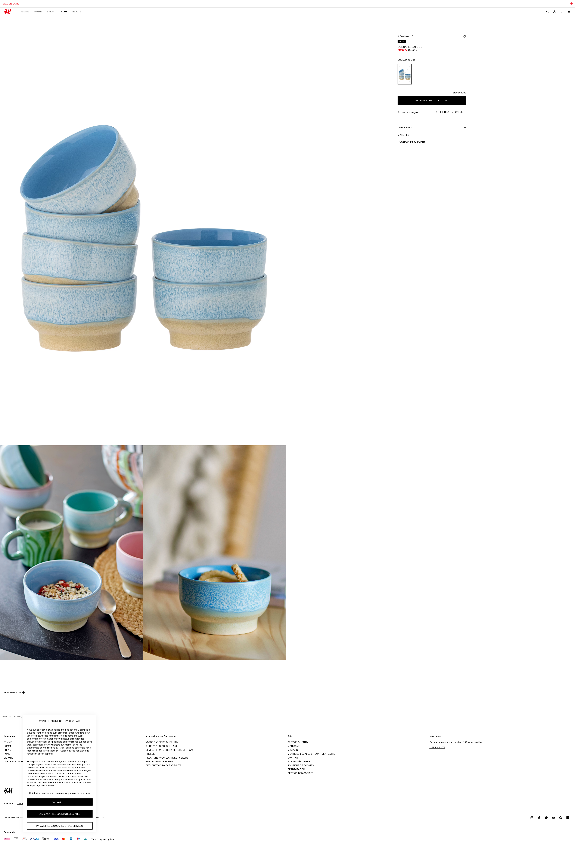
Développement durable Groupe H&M (169, 750)
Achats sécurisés (299, 761)
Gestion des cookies (300, 773)
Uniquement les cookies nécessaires (59, 814)
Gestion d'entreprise (159, 761)
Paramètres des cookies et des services (59, 826)
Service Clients (298, 742)
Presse (150, 754)
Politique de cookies (301, 765)
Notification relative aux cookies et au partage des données (59, 793)
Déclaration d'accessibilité (163, 765)
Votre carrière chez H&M (162, 742)
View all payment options (102, 839)
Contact (293, 757)
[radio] (405, 74)
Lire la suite (437, 747)
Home (64, 11)
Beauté (76, 11)
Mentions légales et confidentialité (311, 754)
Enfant (51, 11)
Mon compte (295, 746)
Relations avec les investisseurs (167, 757)
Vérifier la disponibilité (450, 112)
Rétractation (296, 769)
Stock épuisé (459, 92)
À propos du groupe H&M (161, 746)
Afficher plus (12, 692)
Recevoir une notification (431, 100)
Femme (25, 11)
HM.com (7, 716)
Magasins (293, 750)
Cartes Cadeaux (14, 761)
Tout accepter (59, 802)
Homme (38, 11)
